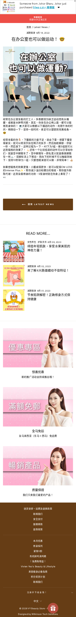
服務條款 (38, 524)
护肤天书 (42, 242)
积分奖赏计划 (38, 576)
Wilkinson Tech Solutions (45, 614)
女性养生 (31, 242)
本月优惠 (38, 541)
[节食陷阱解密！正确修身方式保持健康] (13, 300)
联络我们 (38, 514)
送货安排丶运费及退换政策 (38, 508)
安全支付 (38, 519)
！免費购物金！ (38, 561)
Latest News (41, 27)
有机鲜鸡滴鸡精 (38, 556)
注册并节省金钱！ (37, 592)
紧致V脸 (38, 551)
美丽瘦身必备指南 (38, 571)
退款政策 (38, 529)
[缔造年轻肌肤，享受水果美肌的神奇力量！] (13, 251)
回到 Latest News (40, 204)
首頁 (29, 27)
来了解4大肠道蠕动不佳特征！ (48, 270)
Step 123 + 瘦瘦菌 (43, 7)
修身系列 (38, 546)
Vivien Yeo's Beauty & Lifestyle (38, 566)
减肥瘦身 (31, 32)
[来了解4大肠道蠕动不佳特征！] (13, 275)
